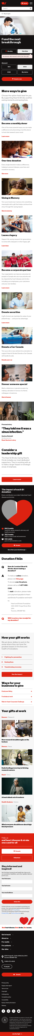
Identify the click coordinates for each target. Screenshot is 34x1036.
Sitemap (4, 1005)
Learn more (17, 479)
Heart (4, 775)
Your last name (6, 885)
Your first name (6, 878)
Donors (4, 717)
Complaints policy (6, 997)
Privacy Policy (5, 913)
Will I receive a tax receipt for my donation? (16, 619)
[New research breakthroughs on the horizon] (17, 728)
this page (19, 579)
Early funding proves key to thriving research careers (15, 769)
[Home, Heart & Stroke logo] (4, 3)
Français (7, 966)
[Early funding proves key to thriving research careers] (17, 757)
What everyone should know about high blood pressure (17, 826)
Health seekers (7, 802)
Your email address (7, 892)
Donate (18, 851)
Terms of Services (16, 913)
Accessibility (5, 999)
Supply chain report (7, 985)
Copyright (4, 991)
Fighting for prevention (13, 657)
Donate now (18, 79)
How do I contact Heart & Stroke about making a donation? (14, 568)
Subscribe (17, 902)
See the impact (17, 674)
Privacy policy (5, 982)
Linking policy (5, 994)
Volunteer (17, 858)
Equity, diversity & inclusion (9, 1002)
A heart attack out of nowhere (13, 797)
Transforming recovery (13, 667)
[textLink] (17, 112)
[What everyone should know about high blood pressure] (17, 813)
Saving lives (9, 662)
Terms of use (5, 988)
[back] (2, 13)
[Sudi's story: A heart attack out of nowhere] (17, 786)
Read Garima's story (9, 440)
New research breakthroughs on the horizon (15, 741)
